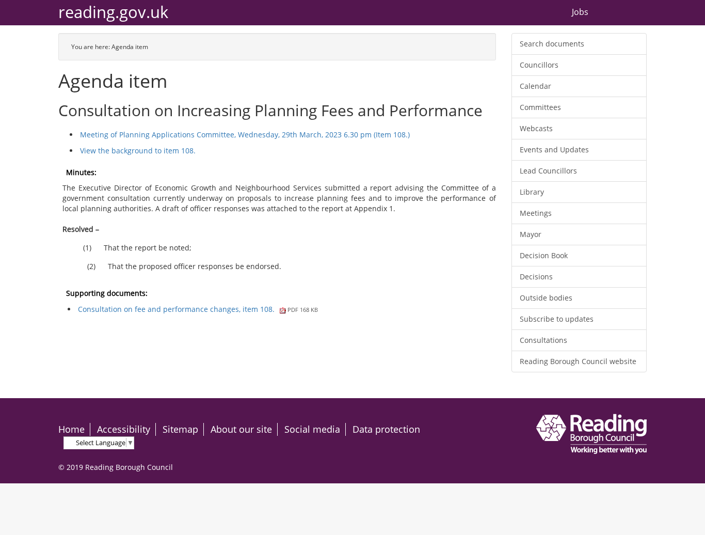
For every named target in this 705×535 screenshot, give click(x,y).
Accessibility (123, 429)
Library (532, 192)
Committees (540, 107)
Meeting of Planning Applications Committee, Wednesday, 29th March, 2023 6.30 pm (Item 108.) (245, 134)
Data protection (386, 429)
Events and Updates (554, 149)
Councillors (539, 65)
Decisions (536, 276)
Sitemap (180, 429)
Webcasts (536, 128)
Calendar (535, 86)
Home (71, 429)
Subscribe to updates (557, 319)
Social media (312, 429)
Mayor (530, 234)
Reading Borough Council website (578, 361)
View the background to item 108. (138, 150)
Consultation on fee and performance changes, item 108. (198, 309)
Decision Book (544, 255)
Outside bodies (546, 298)
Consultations (543, 340)
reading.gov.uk (113, 12)
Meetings (536, 213)
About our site (241, 429)
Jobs (580, 12)
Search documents (552, 44)
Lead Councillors (548, 171)
